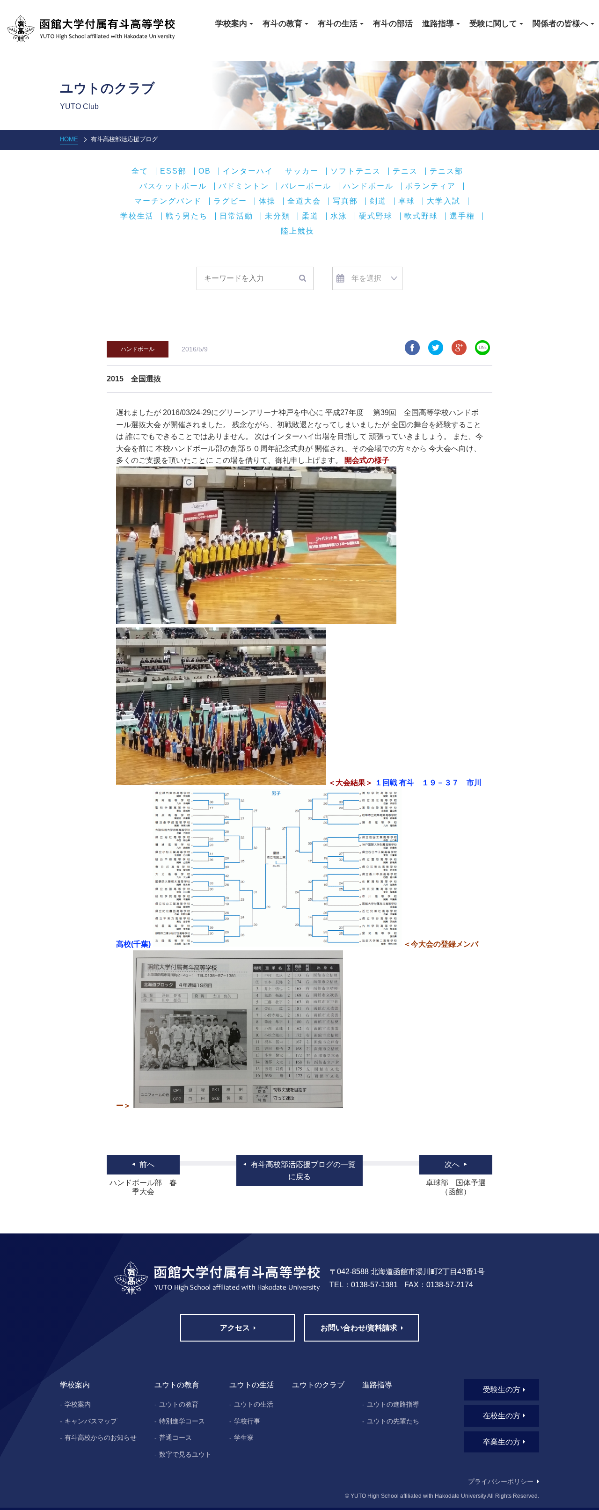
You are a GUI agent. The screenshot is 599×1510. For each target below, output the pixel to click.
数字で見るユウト (185, 1454)
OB (204, 171)
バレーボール (306, 186)
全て (139, 171)
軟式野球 (421, 216)
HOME (69, 139)
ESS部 (173, 171)
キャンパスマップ (91, 1421)
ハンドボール (368, 186)
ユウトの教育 (178, 1404)
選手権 (462, 216)
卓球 (406, 201)
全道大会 (304, 201)
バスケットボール (173, 186)
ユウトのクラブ (318, 1385)
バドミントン (244, 186)
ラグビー (230, 201)
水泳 (338, 216)
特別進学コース (182, 1421)
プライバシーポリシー (500, 1481)
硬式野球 (376, 216)
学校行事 (247, 1421)
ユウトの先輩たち (393, 1421)
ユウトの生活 (253, 1404)
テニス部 (446, 171)
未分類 (277, 216)
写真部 (345, 201)
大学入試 (443, 201)
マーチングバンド (168, 201)
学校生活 (137, 216)
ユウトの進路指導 (393, 1404)
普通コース (175, 1437)
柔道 (310, 216)
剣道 (378, 201)
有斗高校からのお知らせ (101, 1437)
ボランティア (430, 186)
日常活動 (236, 216)
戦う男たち (187, 216)
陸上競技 (297, 231)
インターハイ (248, 171)
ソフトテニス (355, 171)
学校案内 (78, 1404)
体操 (267, 201)
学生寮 (244, 1437)
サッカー (302, 171)
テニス (405, 171)
